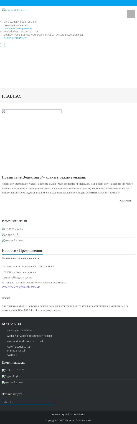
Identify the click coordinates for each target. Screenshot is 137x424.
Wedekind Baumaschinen (78, 420)
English (16, 234)
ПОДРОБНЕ (125, 200)
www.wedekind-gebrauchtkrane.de (21, 287)
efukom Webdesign (75, 414)
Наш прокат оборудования (18, 28)
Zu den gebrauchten (15, 38)
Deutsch (19, 228)
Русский (18, 240)
